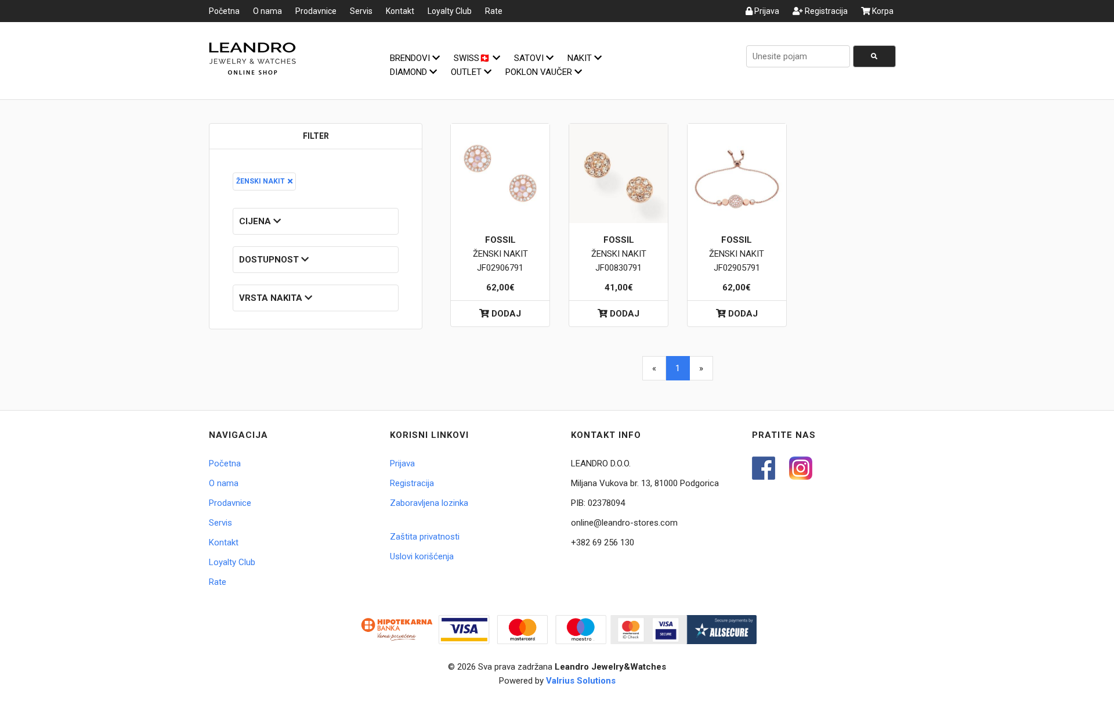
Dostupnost (270, 259)
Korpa (882, 11)
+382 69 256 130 (602, 542)
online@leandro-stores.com (624, 522)
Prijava (766, 11)
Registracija (825, 11)
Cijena (256, 221)
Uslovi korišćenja (422, 556)
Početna (224, 11)
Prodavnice (316, 11)
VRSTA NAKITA (272, 298)
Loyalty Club (450, 11)
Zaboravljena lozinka (429, 503)
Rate (493, 11)
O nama (267, 11)
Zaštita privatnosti (425, 536)
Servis (361, 11)
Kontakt (400, 11)
